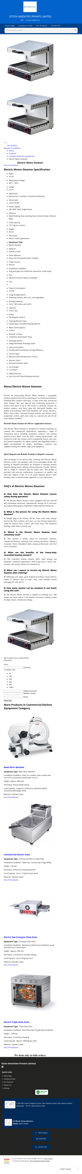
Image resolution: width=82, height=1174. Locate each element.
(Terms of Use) (48, 1158)
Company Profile (25, 26)
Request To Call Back (12, 148)
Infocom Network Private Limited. (40, 1161)
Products (12, 153)
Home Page (10, 26)
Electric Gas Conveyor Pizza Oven (20, 937)
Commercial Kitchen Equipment (21, 156)
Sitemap (7, 1088)
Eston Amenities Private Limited (30, 18)
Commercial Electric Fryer (17, 854)
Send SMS (42, 1139)
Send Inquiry (12, 145)
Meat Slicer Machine (14, 767)
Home (11, 151)
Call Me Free (42, 1147)
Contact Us (55, 26)
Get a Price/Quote (11, 165)
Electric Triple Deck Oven (16, 1022)
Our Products (41, 26)
